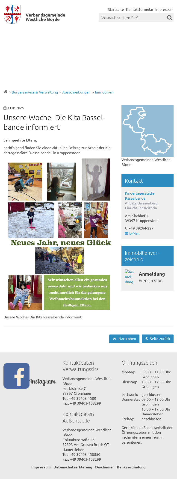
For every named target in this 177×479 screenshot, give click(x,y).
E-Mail (134, 233)
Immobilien (104, 92)
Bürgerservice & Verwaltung (35, 92)
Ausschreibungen (76, 92)
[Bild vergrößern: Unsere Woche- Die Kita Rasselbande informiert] (59, 236)
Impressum (164, 9)
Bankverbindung (131, 467)
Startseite (116, 9)
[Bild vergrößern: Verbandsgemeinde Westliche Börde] (147, 131)
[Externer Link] (16, 376)
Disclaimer (104, 467)
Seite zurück (159, 338)
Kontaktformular (139, 9)
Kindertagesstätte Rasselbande (139, 195)
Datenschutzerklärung (72, 467)
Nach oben (127, 338)
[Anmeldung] (130, 276)
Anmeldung (152, 274)
